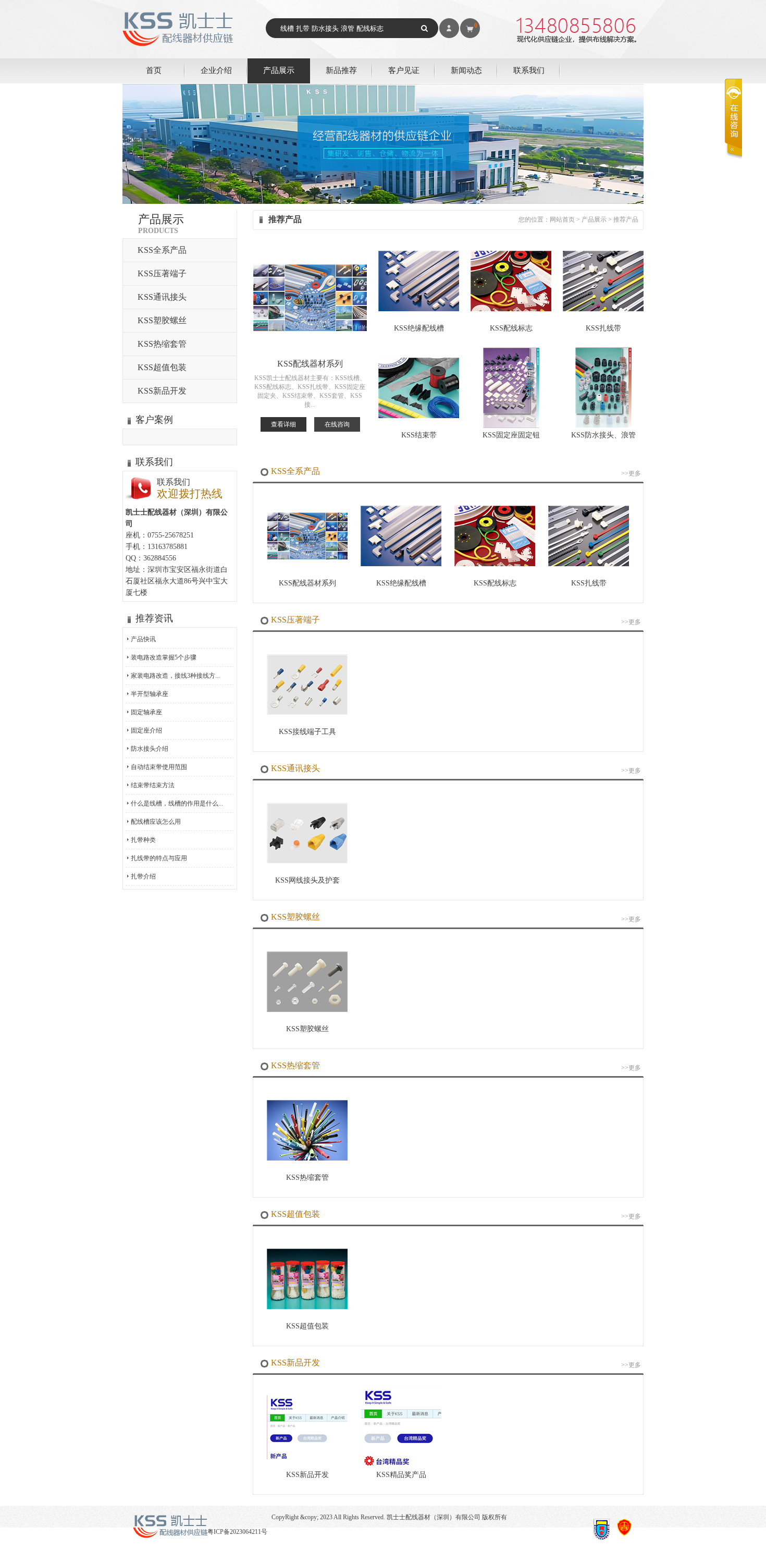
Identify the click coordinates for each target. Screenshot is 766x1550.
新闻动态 (466, 70)
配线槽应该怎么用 (156, 821)
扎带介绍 (143, 876)
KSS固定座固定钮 (511, 435)
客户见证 (403, 70)
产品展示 (278, 70)
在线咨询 (337, 424)
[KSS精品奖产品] (401, 1464)
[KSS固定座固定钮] (511, 426)
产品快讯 (143, 639)
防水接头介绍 (149, 748)
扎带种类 (143, 840)
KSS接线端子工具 (307, 732)
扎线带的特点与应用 (159, 858)
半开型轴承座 (149, 694)
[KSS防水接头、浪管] (603, 426)
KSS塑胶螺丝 (162, 320)
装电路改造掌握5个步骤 (163, 657)
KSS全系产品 (162, 250)
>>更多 (631, 473)
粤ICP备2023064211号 (237, 1531)
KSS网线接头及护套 (307, 880)
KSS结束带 (419, 435)
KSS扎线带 (603, 328)
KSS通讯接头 (162, 296)
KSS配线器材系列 (310, 363)
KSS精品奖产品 (401, 1475)
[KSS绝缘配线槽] (418, 309)
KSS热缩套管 (162, 343)
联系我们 (529, 70)
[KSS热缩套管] (307, 1158)
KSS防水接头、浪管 (603, 435)
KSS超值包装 (162, 367)
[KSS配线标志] (511, 309)
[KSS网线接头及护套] (307, 861)
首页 (154, 70)
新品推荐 (341, 70)
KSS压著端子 (162, 273)
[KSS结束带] (418, 416)
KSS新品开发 (162, 390)
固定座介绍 (146, 730)
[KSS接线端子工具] (307, 712)
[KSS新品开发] (307, 1457)
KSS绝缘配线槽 (419, 328)
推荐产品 (625, 219)
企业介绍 (216, 70)
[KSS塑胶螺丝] (307, 1010)
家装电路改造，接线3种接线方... (175, 675)
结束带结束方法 (153, 785)
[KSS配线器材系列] (307, 557)
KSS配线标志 (511, 328)
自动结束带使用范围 (159, 767)
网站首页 (562, 219)
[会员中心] (449, 28)
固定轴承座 (146, 712)
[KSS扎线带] (603, 309)
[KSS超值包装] (307, 1307)
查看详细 (283, 424)
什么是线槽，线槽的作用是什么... (177, 803)
